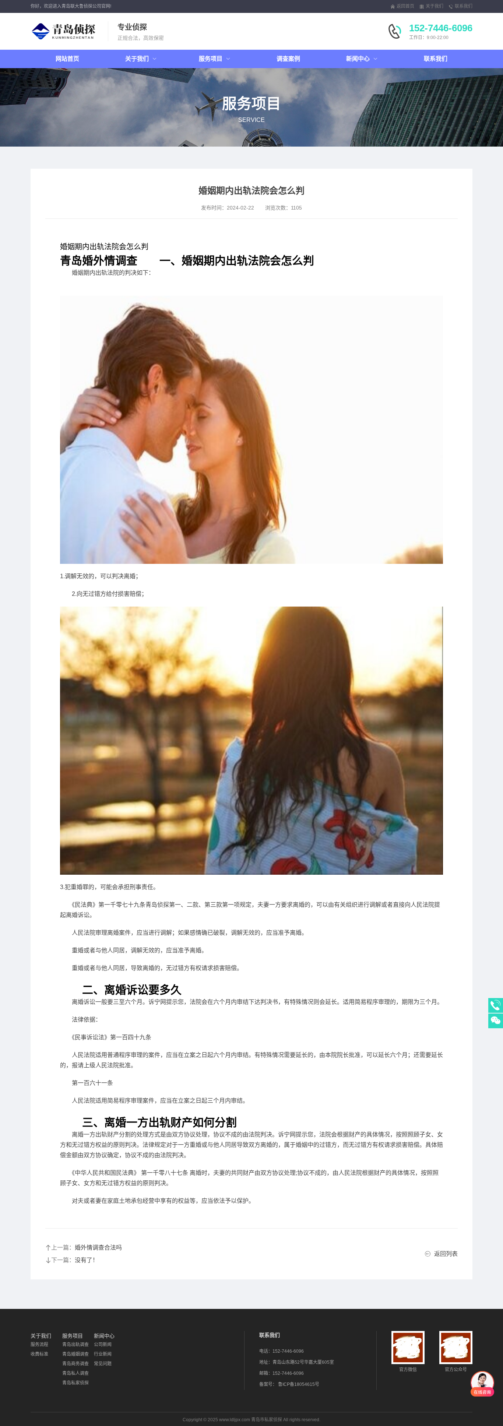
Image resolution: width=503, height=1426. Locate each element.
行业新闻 (103, 1354)
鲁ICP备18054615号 (298, 1384)
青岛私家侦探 (75, 1382)
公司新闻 (103, 1344)
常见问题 (103, 1363)
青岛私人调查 (75, 1373)
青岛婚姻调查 (75, 1354)
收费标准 (39, 1354)
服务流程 (39, 1344)
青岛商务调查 (75, 1363)
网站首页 (67, 59)
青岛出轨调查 (75, 1344)
